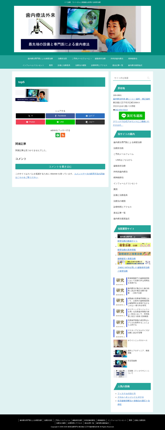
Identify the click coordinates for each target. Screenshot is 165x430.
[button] (90, 122)
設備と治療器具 (120, 195)
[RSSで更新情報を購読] (63, 135)
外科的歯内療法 (120, 172)
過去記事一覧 (119, 213)
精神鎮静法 (118, 177)
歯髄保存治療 (119, 166)
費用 (115, 189)
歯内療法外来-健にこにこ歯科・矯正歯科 (131, 99)
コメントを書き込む (60, 166)
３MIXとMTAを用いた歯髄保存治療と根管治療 (134, 269)
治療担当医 (118, 148)
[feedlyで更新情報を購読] (57, 135)
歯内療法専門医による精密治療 (127, 142)
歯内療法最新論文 (121, 219)
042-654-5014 (121, 110)
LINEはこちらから (124, 160)
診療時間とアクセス (122, 207)
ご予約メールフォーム (123, 154)
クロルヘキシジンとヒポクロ (131, 397)
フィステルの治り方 (127, 393)
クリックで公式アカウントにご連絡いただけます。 (131, 123)
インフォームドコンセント (125, 183)
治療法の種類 (119, 201)
